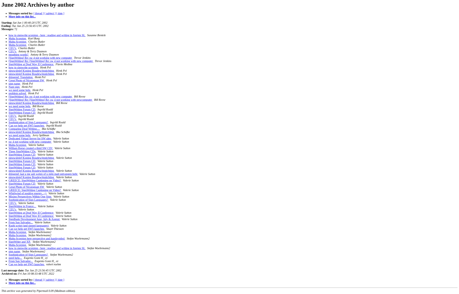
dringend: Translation (21, 77)
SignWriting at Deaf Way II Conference (31, 64)
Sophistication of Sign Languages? (29, 122)
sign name (15, 83)
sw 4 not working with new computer (30, 141)
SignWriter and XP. (20, 241)
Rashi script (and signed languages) (29, 225)
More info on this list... (22, 16)
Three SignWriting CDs (22, 151)
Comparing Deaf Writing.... (24, 128)
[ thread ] (39, 13)
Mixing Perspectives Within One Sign (30, 196)
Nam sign (14, 86)
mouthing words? (19, 54)
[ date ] (60, 13)
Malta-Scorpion (18, 41)
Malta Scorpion (18, 38)
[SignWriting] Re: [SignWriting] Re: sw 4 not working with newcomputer (51, 99)
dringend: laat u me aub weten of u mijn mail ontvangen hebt (43, 174)
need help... (15, 257)
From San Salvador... (21, 222)
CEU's (13, 48)
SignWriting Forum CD (22, 109)
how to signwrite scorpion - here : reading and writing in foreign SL (47, 35)
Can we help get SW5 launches (27, 125)
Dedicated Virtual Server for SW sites (30, 138)
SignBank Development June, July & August (34, 219)
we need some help (20, 90)
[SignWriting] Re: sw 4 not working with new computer (41, 57)
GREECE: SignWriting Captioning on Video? (35, 180)
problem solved (18, 93)
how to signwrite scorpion (24, 67)
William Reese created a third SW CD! (31, 148)
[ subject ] (50, 13)
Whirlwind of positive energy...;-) (28, 193)
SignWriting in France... (22, 206)
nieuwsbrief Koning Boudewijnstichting (32, 70)
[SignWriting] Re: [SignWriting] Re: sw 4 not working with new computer (51, 61)
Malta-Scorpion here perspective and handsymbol (37, 238)
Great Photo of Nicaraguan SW (27, 80)
